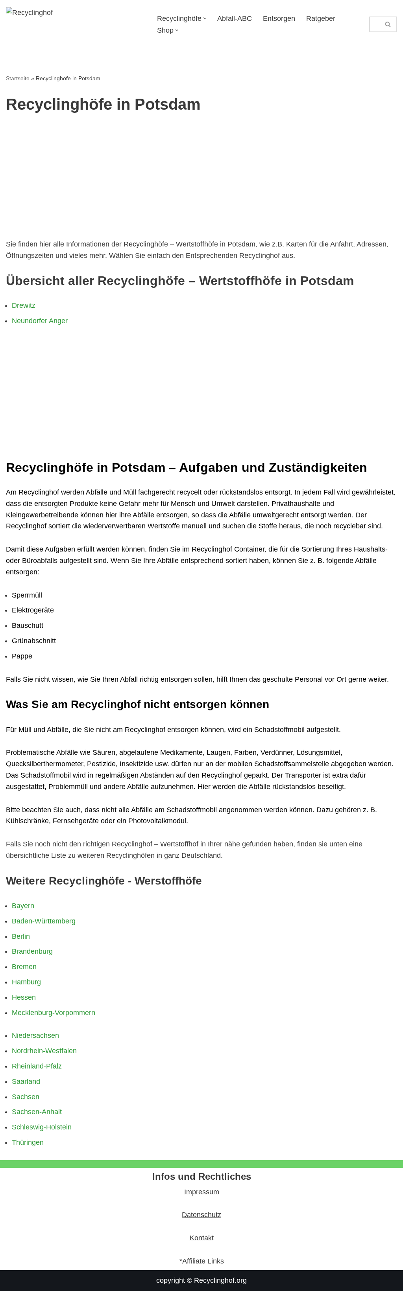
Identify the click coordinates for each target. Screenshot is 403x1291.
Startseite (18, 78)
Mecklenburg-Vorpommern (53, 1013)
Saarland (26, 1081)
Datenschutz (201, 1215)
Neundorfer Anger (40, 321)
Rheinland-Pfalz (37, 1066)
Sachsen (25, 1097)
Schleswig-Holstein (42, 1127)
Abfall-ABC (234, 18)
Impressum (201, 1192)
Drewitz (23, 305)
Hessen (24, 997)
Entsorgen (279, 18)
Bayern (23, 906)
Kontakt (202, 1238)
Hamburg (26, 982)
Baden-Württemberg (44, 921)
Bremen (24, 967)
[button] (204, 18)
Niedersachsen (35, 1035)
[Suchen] (388, 24)
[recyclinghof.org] (75, 24)
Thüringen (28, 1142)
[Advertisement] (201, 180)
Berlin (21, 936)
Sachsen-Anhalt (37, 1112)
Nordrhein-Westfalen (44, 1051)
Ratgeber (320, 18)
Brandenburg (32, 951)
